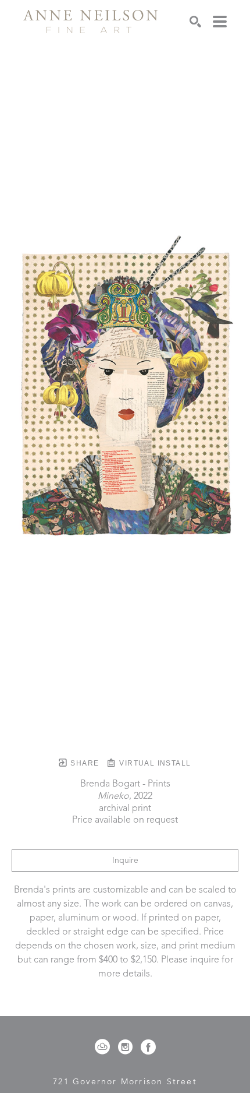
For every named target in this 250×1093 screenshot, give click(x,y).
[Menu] (220, 21)
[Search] (195, 21)
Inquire (125, 860)
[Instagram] (127, 1047)
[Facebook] (148, 1047)
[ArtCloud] (104, 1047)
